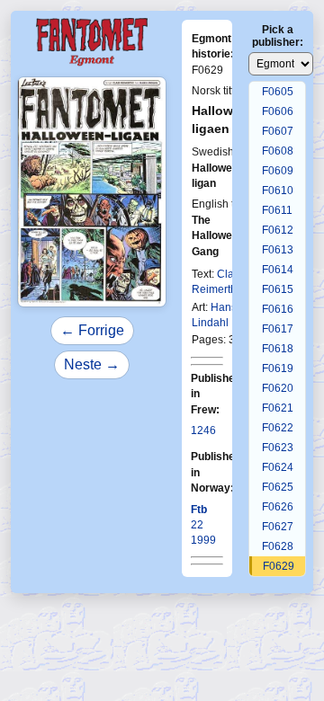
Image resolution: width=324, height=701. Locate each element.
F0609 (277, 170)
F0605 (277, 91)
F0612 (277, 230)
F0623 (277, 447)
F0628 (277, 546)
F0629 (278, 566)
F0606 (277, 111)
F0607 (277, 131)
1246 (203, 430)
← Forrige (92, 330)
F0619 (277, 368)
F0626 (277, 507)
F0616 (277, 309)
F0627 (277, 526)
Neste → (92, 364)
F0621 (277, 408)
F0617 (277, 329)
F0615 (277, 289)
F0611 (277, 210)
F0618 (277, 348)
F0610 (277, 190)
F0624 (277, 467)
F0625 (277, 487)
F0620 (277, 388)
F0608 (277, 151)
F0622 (277, 427)
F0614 (277, 269)
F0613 (277, 250)
